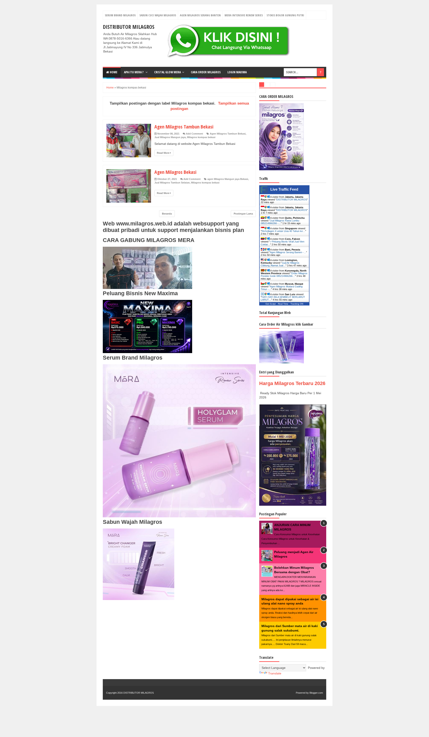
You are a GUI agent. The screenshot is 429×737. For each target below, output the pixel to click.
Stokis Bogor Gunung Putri (285, 15)
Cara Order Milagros (206, 72)
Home (113, 72)
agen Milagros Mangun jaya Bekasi (227, 179)
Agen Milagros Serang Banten (200, 15)
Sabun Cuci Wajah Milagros (157, 15)
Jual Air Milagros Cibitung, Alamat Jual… (280, 264)
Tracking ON (296, 304)
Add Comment (194, 133)
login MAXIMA (237, 72)
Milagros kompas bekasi (201, 137)
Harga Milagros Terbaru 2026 (292, 383)
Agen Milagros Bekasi (175, 171)
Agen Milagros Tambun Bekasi (183, 126)
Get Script (270, 304)
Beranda (167, 213)
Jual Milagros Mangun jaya (170, 137)
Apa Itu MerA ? (134, 72)
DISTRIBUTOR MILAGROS (128, 26)
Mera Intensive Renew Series (244, 15)
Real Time (283, 304)
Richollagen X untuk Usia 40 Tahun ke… (283, 231)
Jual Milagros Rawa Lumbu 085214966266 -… (280, 222)
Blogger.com (316, 692)
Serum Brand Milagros (120, 15)
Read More (163, 153)
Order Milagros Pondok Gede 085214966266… (284, 274)
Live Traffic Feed (284, 189)
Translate (274, 673)
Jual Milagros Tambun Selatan (172, 182)
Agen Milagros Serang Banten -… (288, 252)
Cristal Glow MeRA (167, 72)
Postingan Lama (243, 213)
